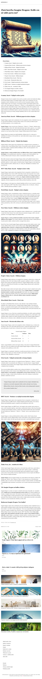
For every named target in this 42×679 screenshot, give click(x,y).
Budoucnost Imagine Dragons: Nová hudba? (14, 90)
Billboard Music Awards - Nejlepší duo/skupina (15, 67)
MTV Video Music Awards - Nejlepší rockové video (16, 69)
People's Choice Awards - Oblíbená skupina (14, 75)
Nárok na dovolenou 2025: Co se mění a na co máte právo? (14, 596)
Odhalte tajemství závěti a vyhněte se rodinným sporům (14, 584)
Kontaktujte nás (13, 522)
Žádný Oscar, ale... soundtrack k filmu (13, 86)
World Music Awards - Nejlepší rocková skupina (15, 71)
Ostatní (40, 526)
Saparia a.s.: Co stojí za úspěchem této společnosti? (16, 553)
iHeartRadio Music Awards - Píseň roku (13, 78)
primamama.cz (4, 2)
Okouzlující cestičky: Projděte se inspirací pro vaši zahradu (15, 631)
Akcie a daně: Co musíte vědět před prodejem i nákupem (18, 567)
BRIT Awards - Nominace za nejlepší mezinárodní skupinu (17, 84)
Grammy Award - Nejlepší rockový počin (13, 63)
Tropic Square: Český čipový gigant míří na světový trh (17, 540)
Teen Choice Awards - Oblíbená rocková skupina (15, 73)
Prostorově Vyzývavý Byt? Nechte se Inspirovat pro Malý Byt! (15, 608)
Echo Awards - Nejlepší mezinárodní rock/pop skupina (16, 82)
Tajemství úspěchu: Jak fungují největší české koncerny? (14, 620)
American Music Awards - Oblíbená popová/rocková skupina (18, 65)
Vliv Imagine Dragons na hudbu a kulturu (14, 88)
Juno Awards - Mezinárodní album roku (13, 80)
